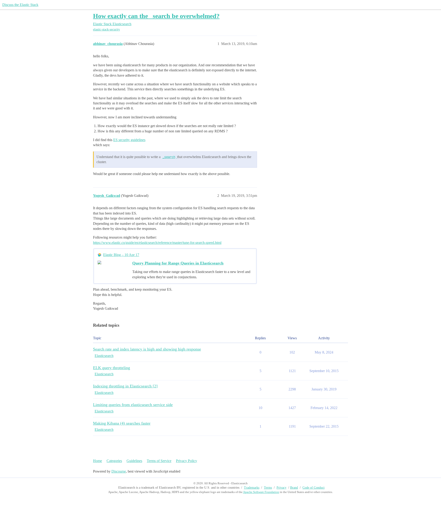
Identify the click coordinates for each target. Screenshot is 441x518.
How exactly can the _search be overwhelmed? (156, 15)
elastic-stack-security (106, 29)
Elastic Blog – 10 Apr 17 (121, 255)
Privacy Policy (186, 461)
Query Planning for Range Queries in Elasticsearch (177, 263)
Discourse (118, 471)
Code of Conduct (313, 487)
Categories (114, 461)
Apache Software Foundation (261, 492)
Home (97, 461)
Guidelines (134, 461)
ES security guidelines (129, 140)
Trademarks (251, 487)
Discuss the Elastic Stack (20, 5)
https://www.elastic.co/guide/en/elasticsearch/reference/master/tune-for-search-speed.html (157, 243)
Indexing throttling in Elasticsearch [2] (125, 386)
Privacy (281, 487)
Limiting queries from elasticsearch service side (133, 404)
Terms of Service (159, 461)
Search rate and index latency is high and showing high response (147, 349)
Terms (268, 487)
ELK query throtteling (111, 367)
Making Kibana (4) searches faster (121, 423)
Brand (294, 487)
